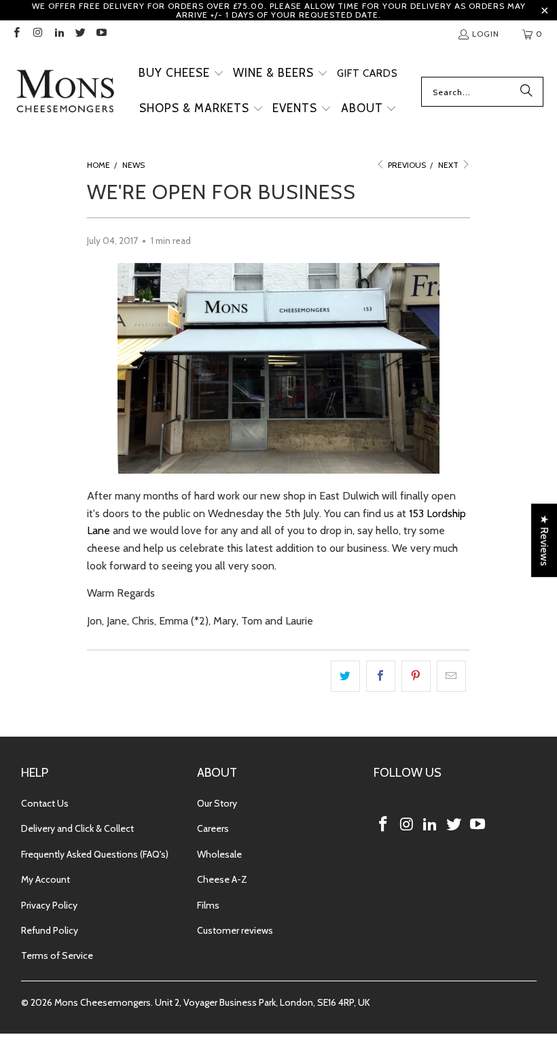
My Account (45, 879)
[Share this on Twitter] (345, 676)
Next (449, 165)
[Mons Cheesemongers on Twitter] (80, 34)
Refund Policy (49, 930)
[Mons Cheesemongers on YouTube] (101, 34)
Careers (213, 828)
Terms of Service (57, 955)
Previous (406, 165)
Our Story (217, 803)
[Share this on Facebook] (380, 676)
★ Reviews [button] (544, 540)
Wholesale (219, 854)
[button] (181, 74)
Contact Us (45, 803)
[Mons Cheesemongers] (64, 91)
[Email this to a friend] (451, 676)
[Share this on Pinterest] (416, 676)
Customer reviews (235, 930)
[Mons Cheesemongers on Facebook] (16, 34)
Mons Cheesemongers (102, 1002)
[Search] (526, 92)
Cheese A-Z (222, 879)
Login (485, 34)
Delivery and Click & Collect (77, 828)
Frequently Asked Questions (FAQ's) (94, 854)
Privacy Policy (49, 905)
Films (208, 905)
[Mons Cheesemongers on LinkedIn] (59, 34)
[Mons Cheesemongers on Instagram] (37, 34)
